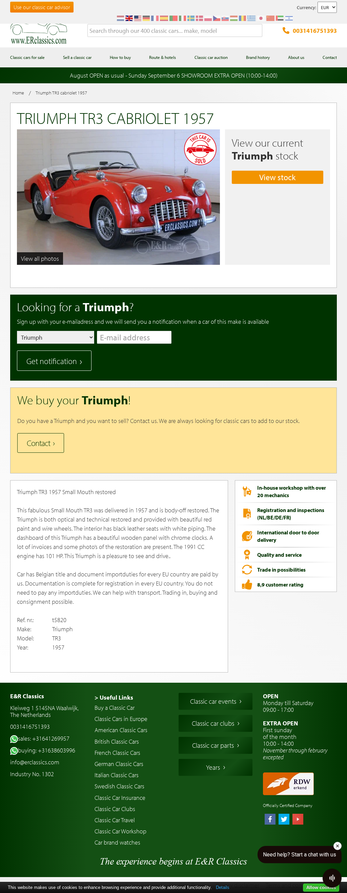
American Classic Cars (121, 730)
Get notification (51, 361)
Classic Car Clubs (115, 809)
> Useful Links (114, 697)
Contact (38, 443)
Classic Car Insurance (120, 798)
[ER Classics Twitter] (284, 820)
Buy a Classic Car (115, 707)
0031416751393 (315, 31)
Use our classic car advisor (42, 7)
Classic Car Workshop (120, 831)
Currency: (306, 7)
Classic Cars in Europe (121, 719)
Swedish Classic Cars (119, 786)
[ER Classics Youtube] (297, 820)
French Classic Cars (117, 753)
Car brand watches (117, 842)
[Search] (257, 31)
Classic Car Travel (115, 820)
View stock (277, 177)
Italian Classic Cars (117, 775)
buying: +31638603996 (46, 750)
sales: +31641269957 (43, 738)
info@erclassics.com (34, 762)
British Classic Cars (117, 741)
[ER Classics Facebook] (270, 820)
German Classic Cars (119, 764)
